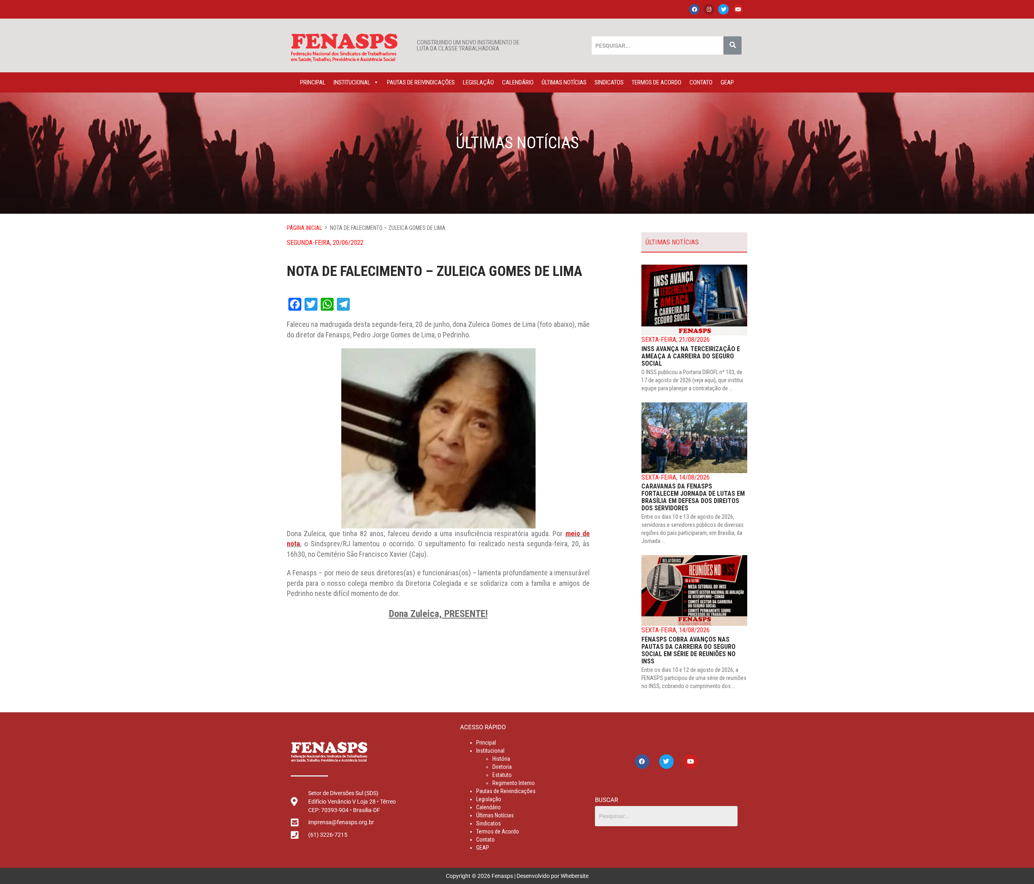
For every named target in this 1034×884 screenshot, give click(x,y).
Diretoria (502, 767)
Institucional (352, 82)
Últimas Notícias (564, 82)
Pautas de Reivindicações (421, 82)
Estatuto (502, 775)
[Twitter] (723, 9)
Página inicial (304, 228)
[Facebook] (694, 9)
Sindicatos (609, 82)
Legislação (478, 82)
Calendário (518, 82)
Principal (313, 82)
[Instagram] (709, 9)
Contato (700, 82)
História (501, 759)
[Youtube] (738, 9)
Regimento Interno (513, 783)
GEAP (727, 82)
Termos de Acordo (656, 82)
